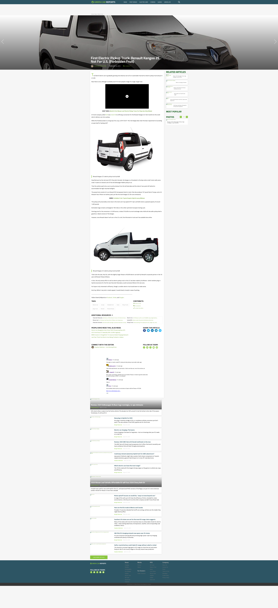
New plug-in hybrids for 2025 (123, 418)
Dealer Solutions (141, 573)
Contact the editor (139, 308)
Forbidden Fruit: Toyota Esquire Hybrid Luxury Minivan (129, 198)
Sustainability (128, 569)
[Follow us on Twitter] (147, 347)
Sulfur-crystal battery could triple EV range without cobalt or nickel (135, 545)
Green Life (167, 2)
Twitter (114, 297)
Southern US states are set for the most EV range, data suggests (134, 519)
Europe (102, 305)
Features (127, 582)
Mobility (127, 567)
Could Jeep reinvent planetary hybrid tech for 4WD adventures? (134, 453)
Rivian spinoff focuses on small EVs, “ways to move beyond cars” (135, 495)
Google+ (121, 297)
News (125, 2)
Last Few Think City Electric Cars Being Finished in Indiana (107, 337)
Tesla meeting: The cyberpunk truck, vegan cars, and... (142, 322)
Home (92, 14)
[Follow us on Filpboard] (157, 347)
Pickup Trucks (125, 305)
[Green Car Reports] (103, 2)
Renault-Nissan (110, 309)
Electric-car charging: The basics (124, 430)
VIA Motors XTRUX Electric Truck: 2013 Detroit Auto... (109, 318)
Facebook (109, 297)
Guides (160, 2)
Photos (139, 565)
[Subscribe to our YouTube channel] (154, 347)
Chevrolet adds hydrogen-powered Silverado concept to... (110, 322)
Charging (127, 565)
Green (118, 305)
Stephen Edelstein (100, 66)
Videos (139, 567)
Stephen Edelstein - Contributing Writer (106, 347)
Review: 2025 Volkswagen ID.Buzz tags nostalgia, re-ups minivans (117, 404)
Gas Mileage (128, 571)
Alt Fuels (127, 577)
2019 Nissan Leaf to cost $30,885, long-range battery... (142, 318)
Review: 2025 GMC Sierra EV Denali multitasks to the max (132, 442)
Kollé (106, 115)
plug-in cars (95, 309)
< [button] (180, 117)
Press (163, 569)
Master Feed (153, 567)
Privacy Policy (165, 577)
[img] (144, 330)
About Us (164, 565)
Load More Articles (99, 557)
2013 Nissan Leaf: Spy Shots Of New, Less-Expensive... (108, 320)
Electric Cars (144, 2)
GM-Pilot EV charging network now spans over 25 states (132, 533)
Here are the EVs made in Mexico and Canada (128, 507)
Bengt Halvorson (95, 407)
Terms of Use (165, 571)
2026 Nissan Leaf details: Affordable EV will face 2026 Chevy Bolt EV (118, 482)
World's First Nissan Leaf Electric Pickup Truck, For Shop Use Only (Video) (131, 111)
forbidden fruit (110, 305)
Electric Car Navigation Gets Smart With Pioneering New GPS (108, 330)
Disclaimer (164, 573)
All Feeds (152, 565)
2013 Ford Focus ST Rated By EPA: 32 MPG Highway (105, 332)
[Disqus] (127, 375)
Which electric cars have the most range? (127, 465)
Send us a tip (138, 303)
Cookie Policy (165, 575)
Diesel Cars (127, 580)
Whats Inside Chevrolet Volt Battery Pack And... (140, 320)
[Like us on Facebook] (144, 347)
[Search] (183, 2)
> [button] (186, 117)
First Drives (133, 2)
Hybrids (152, 2)
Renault (102, 309)
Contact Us (165, 567)
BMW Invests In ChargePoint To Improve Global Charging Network (109, 335)
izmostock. (149, 584)
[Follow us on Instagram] (150, 347)
